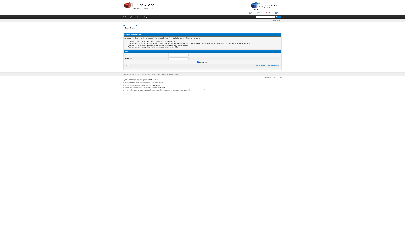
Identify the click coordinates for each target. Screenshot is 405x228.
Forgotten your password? (273, 65)
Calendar (270, 13)
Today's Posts (276, 20)
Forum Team (127, 74)
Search (261, 13)
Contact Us (135, 74)
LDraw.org (143, 74)
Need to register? (260, 65)
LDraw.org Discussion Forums (132, 26)
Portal (253, 13)
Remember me (203, 62)
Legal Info (150, 79)
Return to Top (151, 74)
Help (278, 13)
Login (141, 17)
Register (147, 17)
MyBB (143, 85)
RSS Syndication (174, 74)
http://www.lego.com (202, 89)
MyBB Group (156, 85)
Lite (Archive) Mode (162, 74)
